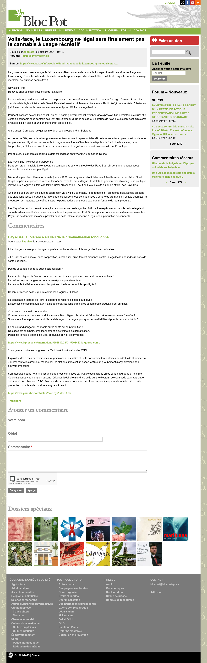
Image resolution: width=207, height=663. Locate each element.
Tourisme (18, 615)
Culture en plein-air (24, 627)
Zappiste (28, 52)
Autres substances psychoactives (32, 604)
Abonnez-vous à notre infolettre (171, 69)
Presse (50, 30)
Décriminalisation (69, 600)
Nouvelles (34, 30)
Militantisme (66, 615)
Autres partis (67, 584)
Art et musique (20, 588)
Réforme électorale (70, 631)
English (170, 3)
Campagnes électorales (73, 588)
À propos (16, 30)
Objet (12, 433)
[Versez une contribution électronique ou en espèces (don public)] (154, 41)
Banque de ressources (120, 600)
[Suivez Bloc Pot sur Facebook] (187, 4)
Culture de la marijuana (25, 623)
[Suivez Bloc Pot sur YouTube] (192, 4)
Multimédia (67, 30)
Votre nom (16, 419)
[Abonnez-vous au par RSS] (198, 4)
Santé (14, 638)
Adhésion (156, 592)
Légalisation (66, 611)
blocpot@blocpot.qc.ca (164, 584)
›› (185, 143)
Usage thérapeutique (26, 642)
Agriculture (18, 584)
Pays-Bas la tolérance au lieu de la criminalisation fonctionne (58, 237)
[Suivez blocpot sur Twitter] (182, 4)
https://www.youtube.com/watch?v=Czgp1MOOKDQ (39, 393)
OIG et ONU (66, 619)
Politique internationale (35, 55)
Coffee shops (21, 611)
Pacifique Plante (69, 627)
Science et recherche (24, 600)
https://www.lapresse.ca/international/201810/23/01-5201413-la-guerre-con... (54, 342)
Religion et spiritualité (24, 596)
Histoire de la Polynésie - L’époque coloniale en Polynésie (173, 165)
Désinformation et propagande (77, 604)
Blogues (111, 30)
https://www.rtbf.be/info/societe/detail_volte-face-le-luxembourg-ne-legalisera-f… (69, 63)
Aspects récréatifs (22, 592)
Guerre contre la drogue (73, 607)
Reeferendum (114, 592)
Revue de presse (116, 596)
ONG (62, 623)
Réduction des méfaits (26, 646)
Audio (110, 584)
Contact (140, 30)
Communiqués (115, 588)
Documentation (90, 30)
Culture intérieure (23, 631)
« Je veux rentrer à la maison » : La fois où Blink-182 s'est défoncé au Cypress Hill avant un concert (173, 130)
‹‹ (166, 143)
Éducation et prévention (73, 635)
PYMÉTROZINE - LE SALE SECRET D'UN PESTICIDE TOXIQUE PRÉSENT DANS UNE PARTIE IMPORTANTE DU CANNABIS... (174, 111)
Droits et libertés (69, 596)
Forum (126, 30)
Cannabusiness (21, 607)
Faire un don (170, 40)
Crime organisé (68, 592)
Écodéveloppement (23, 635)
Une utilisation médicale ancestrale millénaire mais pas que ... (173, 174)
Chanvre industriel (22, 619)
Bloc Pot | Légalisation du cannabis (38, 15)
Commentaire (20, 446)
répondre (15, 401)
